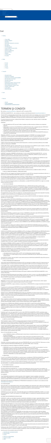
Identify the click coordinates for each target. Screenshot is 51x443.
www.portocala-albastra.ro (11, 111)
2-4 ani (6, 64)
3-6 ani (6, 65)
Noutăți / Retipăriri (8, 40)
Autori (3, 92)
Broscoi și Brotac (8, 51)
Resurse (4, 98)
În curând (7, 55)
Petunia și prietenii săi (9, 50)
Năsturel (6, 53)
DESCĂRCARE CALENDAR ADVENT (12, 104)
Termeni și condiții (6, 437)
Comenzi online (5, 14)
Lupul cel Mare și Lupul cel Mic (11, 48)
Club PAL (4, 12)
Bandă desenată (8, 88)
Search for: (2, 16)
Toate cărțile (7, 39)
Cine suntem (4, 10)
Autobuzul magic (8, 49)
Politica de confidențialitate (8, 436)
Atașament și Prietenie (9, 76)
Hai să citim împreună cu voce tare (12, 43)
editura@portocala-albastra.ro (7, 381)
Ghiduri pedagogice (9, 103)
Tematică (4, 71)
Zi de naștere (7, 87)
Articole (6, 102)
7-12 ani (6, 67)
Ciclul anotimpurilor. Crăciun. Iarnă (12, 85)
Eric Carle (7, 44)
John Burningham (8, 46)
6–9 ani (6, 66)
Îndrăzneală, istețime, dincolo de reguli (12, 82)
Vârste (3, 59)
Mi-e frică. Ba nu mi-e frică (10, 78)
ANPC (4, 439)
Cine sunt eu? (7, 81)
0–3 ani (6, 62)
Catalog (4, 35)
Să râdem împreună (9, 80)
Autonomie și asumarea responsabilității (13, 77)
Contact (4, 13)
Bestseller (7, 41)
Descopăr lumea (8, 75)
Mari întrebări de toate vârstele (11, 83)
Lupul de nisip (7, 54)
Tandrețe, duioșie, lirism (9, 86)
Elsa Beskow (7, 45)
